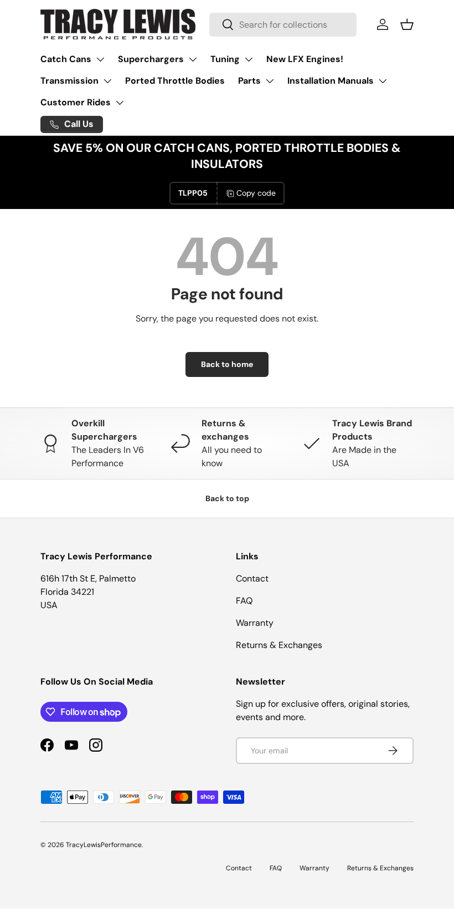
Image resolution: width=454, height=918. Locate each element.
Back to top (227, 498)
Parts (249, 80)
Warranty (255, 623)
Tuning (225, 59)
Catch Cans (65, 59)
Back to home (227, 364)
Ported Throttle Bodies (175, 80)
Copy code (256, 193)
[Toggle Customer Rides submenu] (119, 102)
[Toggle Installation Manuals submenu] (382, 81)
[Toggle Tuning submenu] (248, 59)
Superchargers (151, 59)
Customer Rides (75, 102)
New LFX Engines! (304, 59)
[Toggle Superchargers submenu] (192, 59)
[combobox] (283, 25)
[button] (407, 24)
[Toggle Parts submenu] (269, 81)
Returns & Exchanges (279, 645)
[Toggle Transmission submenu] (107, 81)
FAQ (244, 600)
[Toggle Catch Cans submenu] (100, 59)
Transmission (69, 80)
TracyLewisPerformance (104, 844)
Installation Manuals (330, 80)
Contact (252, 578)
